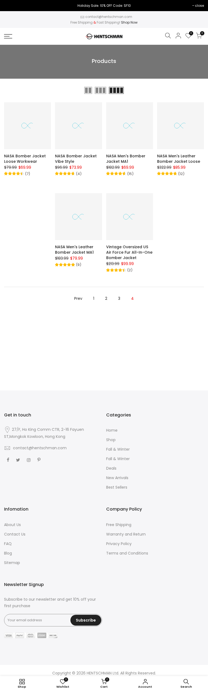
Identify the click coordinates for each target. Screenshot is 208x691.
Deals (111, 468)
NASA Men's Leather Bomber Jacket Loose (178, 158)
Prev (78, 298)
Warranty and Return (126, 534)
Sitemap (12, 562)
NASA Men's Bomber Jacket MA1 (125, 158)
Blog (8, 553)
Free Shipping (118, 524)
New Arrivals (117, 477)
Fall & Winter (118, 449)
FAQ (8, 543)
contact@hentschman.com (108, 16)
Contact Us (14, 534)
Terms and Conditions (127, 553)
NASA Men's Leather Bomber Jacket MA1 (74, 249)
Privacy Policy (119, 543)
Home (112, 430)
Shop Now (129, 22)
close (199, 5)
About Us (12, 524)
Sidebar (197, 90)
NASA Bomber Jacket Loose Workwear (25, 158)
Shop (111, 439)
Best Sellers (116, 487)
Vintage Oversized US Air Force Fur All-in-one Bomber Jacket (129, 252)
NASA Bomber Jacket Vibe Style (76, 158)
